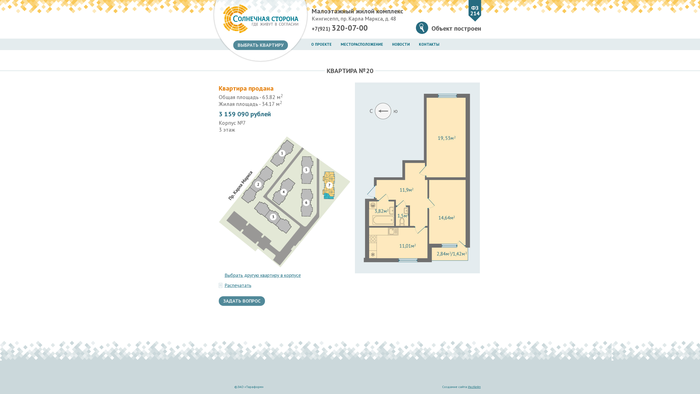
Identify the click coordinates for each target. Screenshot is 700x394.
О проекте (321, 44)
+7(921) (340, 28)
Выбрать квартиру (261, 45)
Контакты (429, 44)
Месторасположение (362, 44)
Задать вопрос (242, 301)
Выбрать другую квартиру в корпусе (262, 275)
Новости (401, 44)
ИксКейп (474, 387)
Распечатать (237, 285)
